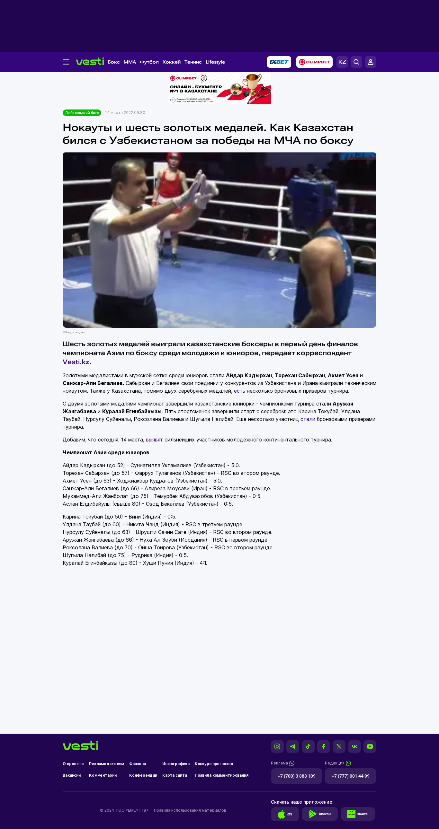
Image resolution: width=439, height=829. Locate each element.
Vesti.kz (76, 362)
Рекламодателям (106, 763)
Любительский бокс (82, 113)
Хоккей (172, 62)
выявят (154, 439)
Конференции (143, 775)
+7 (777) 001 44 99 (351, 776)
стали (307, 419)
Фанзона (137, 763)
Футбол (149, 62)
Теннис (193, 62)
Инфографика (176, 763)
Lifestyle (215, 62)
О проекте (73, 763)
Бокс (114, 62)
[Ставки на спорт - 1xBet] (279, 62)
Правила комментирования (221, 775)
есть (239, 391)
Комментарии (103, 775)
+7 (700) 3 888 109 (297, 776)
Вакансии (72, 775)
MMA (130, 62)
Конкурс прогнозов (214, 763)
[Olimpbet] (314, 62)
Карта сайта (174, 775)
